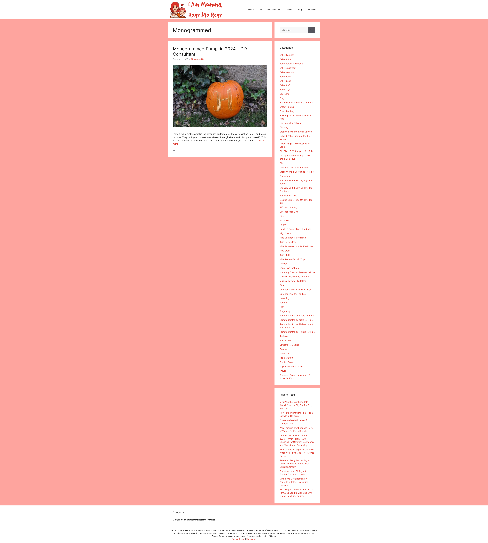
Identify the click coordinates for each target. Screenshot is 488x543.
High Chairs (285, 233)
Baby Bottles (286, 59)
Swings (283, 349)
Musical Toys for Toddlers (293, 281)
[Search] (311, 30)
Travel (283, 371)
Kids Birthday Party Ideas (293, 237)
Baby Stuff (285, 85)
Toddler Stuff (286, 358)
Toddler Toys (286, 362)
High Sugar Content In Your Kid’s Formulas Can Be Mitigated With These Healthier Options (296, 492)
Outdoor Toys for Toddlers (293, 294)
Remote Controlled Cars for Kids (296, 320)
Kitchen (283, 263)
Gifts (282, 216)
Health (290, 9)
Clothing (284, 127)
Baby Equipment (274, 9)
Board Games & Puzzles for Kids (296, 102)
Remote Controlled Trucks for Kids (297, 332)
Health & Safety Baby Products (295, 229)
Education (285, 176)
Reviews (284, 336)
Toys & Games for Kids (291, 366)
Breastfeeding (287, 111)
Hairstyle (284, 220)
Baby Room (285, 76)
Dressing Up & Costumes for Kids (297, 172)
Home (251, 9)
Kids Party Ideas (288, 242)
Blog (300, 9)
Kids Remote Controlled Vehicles (296, 246)
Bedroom (284, 94)
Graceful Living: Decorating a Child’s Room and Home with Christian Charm (294, 463)
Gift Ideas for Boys (289, 207)
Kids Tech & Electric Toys (292, 259)
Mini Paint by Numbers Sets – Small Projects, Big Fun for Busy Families (296, 405)
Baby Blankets (287, 55)
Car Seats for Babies (290, 123)
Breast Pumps (287, 107)
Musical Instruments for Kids (294, 276)
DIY (260, 9)
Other (282, 285)
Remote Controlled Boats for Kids (297, 315)
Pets (282, 307)
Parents (283, 302)
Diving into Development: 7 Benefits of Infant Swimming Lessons (294, 481)
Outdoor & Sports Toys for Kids (295, 289)
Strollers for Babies (289, 345)
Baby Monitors (287, 72)
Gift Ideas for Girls (289, 211)
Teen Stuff (285, 353)
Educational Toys (288, 195)
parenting (284, 298)
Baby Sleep (285, 81)
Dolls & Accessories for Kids (294, 167)
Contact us (311, 9)
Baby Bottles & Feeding (291, 63)
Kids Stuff (285, 250)
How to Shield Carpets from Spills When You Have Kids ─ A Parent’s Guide (297, 452)
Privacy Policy (238, 539)
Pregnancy (285, 311)
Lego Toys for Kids (289, 268)
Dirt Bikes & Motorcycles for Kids (296, 151)
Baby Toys (285, 89)
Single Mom (286, 340)
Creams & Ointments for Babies (296, 131)
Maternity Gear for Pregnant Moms (297, 272)
